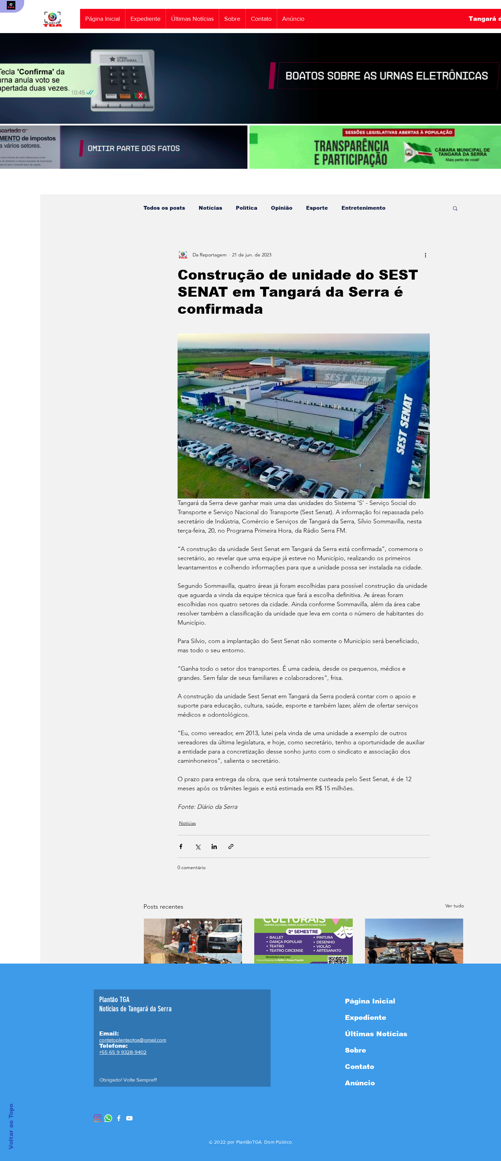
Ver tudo (454, 906)
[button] (455, 208)
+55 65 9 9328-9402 (123, 1052)
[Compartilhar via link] (231, 846)
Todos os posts (164, 208)
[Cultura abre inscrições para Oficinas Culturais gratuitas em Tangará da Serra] (303, 946)
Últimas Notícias (376, 1034)
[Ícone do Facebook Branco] (119, 1118)
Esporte (317, 208)
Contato (359, 1066)
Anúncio (360, 1083)
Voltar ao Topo (11, 1126)
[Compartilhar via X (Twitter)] (197, 846)
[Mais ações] (426, 255)
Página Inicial (370, 1001)
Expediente (365, 1017)
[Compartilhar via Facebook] (181, 846)
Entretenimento (363, 208)
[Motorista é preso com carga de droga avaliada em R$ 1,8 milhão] (414, 946)
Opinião (281, 208)
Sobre (355, 1050)
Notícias (210, 208)
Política (246, 208)
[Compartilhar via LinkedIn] (214, 846)
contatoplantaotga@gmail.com (132, 1040)
